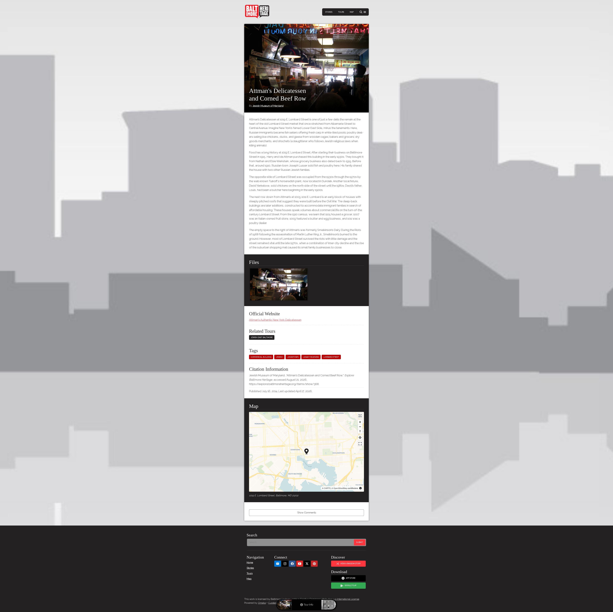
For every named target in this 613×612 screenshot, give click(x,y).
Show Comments (306, 512)
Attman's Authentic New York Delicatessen (275, 319)
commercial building (261, 357)
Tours (341, 12)
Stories (328, 12)
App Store (350, 578)
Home (250, 562)
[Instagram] (285, 564)
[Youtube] (299, 564)
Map (352, 12)
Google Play (350, 585)
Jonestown (293, 357)
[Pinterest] (314, 564)
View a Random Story (350, 564)
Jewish (279, 357)
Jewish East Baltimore (262, 337)
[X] (307, 564)
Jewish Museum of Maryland (268, 105)
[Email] (277, 564)
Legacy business (311, 357)
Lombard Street (331, 357)
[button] (363, 12)
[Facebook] (292, 564)
